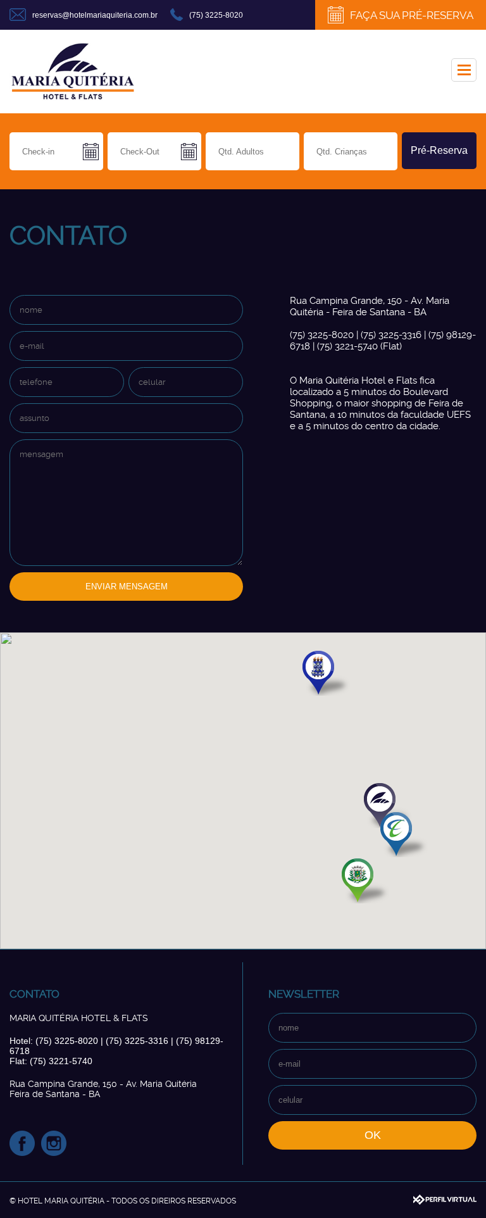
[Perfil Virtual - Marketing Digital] (445, 1200)
